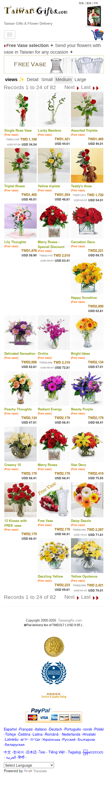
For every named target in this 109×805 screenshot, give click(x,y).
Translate (40, 770)
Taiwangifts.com (70, 620)
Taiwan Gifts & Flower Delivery (28, 23)
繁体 (89, 3)
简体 (81, 3)
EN (96, 3)
